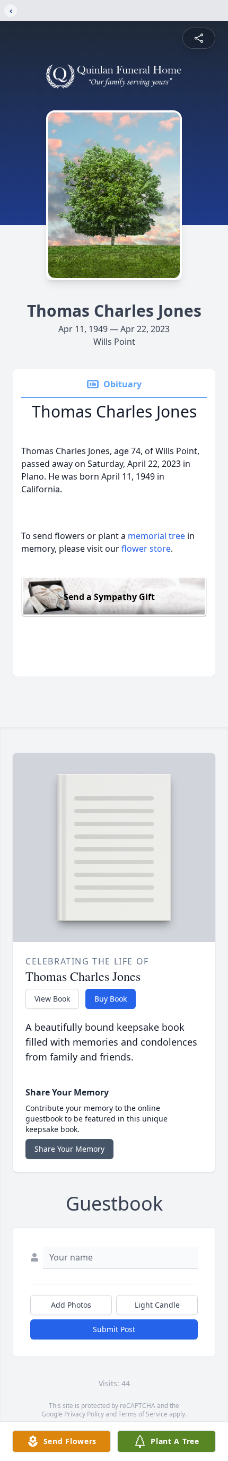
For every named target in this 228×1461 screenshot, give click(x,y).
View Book (52, 999)
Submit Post (114, 1329)
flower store (146, 548)
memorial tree (156, 536)
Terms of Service (143, 1414)
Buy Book (110, 999)
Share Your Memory (69, 1149)
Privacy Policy (84, 1414)
